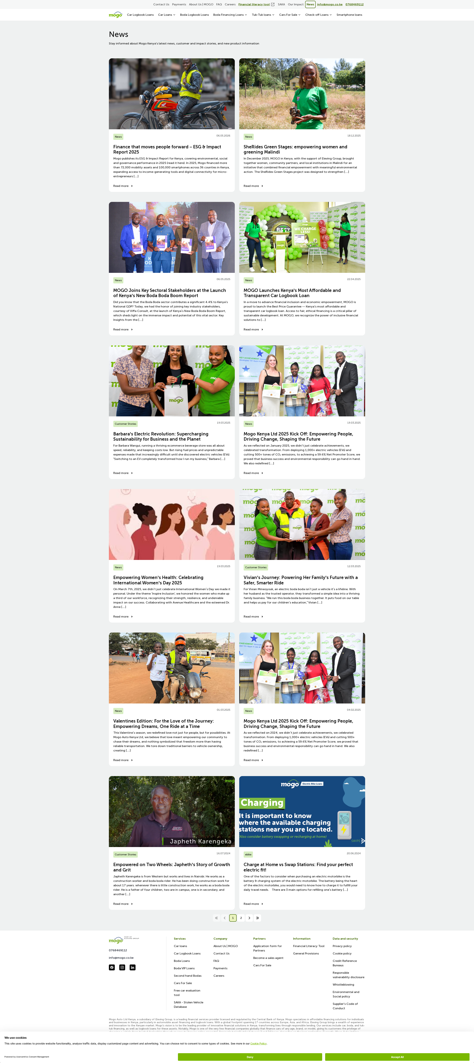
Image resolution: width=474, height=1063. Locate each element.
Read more (120, 186)
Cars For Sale (183, 983)
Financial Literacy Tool (308, 946)
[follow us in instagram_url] (122, 967)
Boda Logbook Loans (194, 14)
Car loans (180, 946)
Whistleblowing (343, 984)
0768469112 (118, 950)
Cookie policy (342, 953)
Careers (230, 4)
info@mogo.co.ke (121, 957)
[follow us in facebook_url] (112, 967)
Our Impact (296, 4)
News (310, 4)
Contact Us (161, 4)
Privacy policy (342, 946)
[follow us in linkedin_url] (133, 967)
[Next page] (249, 918)
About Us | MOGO (201, 4)
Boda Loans (182, 961)
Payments (179, 4)
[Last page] (257, 918)
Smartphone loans (349, 14)
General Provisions (306, 953)
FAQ (219, 4)
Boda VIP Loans (184, 968)
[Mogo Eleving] (134, 940)
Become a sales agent (268, 958)
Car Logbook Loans (140, 14)
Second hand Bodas (187, 975)
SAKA (281, 4)
